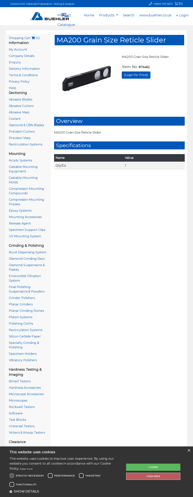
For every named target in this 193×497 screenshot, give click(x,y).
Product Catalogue (66, 18)
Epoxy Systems (20, 210)
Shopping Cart (24, 38)
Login (183, 15)
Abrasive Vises (19, 112)
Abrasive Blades (20, 99)
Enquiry (15, 62)
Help (12, 88)
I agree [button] (153, 467)
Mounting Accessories (25, 217)
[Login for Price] (136, 75)
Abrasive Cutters (21, 106)
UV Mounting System (25, 236)
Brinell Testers (20, 381)
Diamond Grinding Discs (27, 258)
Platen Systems (20, 317)
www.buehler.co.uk (155, 15)
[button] (65, 491)
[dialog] (96, 471)
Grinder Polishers (22, 298)
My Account (18, 49)
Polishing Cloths (21, 323)
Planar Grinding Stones (26, 311)
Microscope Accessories (26, 394)
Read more (26, 468)
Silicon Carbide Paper (25, 336)
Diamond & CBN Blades (26, 125)
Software (16, 413)
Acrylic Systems (20, 160)
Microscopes (18, 400)
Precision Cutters (22, 131)
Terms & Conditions (23, 75)
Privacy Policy (19, 81)
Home (89, 15)
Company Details (21, 56)
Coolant (15, 119)
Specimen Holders (23, 354)
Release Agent (20, 223)
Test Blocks (17, 420)
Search (129, 15)
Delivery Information (24, 69)
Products (107, 15)
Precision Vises (19, 138)
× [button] (188, 450)
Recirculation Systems (25, 144)
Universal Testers (21, 426)
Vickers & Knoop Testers (27, 432)
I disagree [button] (153, 476)
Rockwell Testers (22, 407)
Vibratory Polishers (23, 360)
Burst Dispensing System (27, 252)
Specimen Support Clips (27, 230)
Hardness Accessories (25, 387)
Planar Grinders (21, 304)
